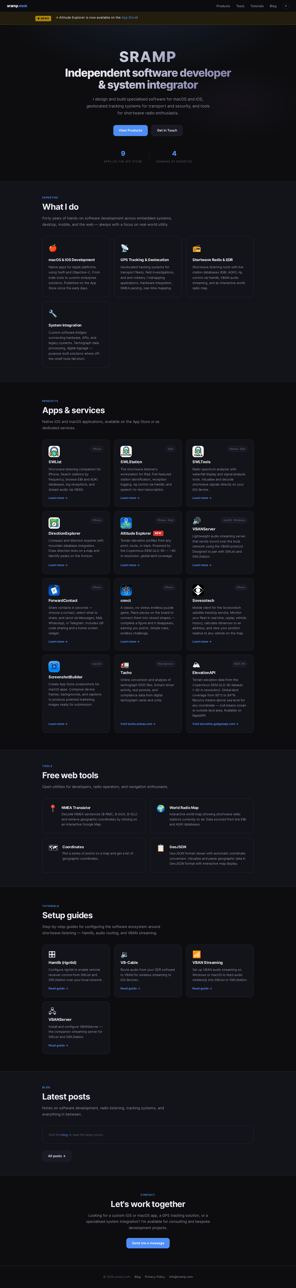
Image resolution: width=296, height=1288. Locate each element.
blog (64, 1135)
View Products (130, 130)
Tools (240, 6)
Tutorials (257, 6)
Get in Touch (167, 130)
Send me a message (148, 1243)
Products (223, 6)
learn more (141, 17)
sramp (17, 5)
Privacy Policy (155, 1276)
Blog (273, 6)
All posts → (57, 1156)
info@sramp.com (181, 1276)
